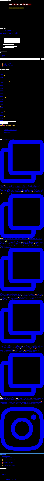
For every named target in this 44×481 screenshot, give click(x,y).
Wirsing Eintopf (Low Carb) (4, 33)
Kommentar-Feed (4, 473)
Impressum (3, 56)
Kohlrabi (8, 30)
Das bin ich (3, 54)
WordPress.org (4, 474)
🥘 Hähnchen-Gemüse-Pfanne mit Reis (7, 66)
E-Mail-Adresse (2, 46)
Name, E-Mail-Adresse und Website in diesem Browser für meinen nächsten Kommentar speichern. (14, 49)
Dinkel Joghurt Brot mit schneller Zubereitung (10, 130)
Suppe (13, 30)
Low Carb (10, 30)
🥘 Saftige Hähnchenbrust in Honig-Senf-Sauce (8, 63)
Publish (1, 124)
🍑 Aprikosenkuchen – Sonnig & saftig (7, 65)
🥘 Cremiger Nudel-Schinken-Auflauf (7, 64)
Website (1, 47)
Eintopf (5, 30)
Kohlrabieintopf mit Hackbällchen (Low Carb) (10, 129)
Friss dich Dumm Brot (7, 131)
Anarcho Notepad (8, 479)
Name (1, 44)
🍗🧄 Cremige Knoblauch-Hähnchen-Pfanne (8, 62)
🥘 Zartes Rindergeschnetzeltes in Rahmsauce (8, 465)
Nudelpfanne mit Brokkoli (7, 132)
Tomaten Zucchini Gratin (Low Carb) (13, 33)
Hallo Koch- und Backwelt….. (6, 456)
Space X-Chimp (14, 479)
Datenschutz (3, 55)
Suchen (1, 57)
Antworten (1, 74)
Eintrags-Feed (4, 472)
